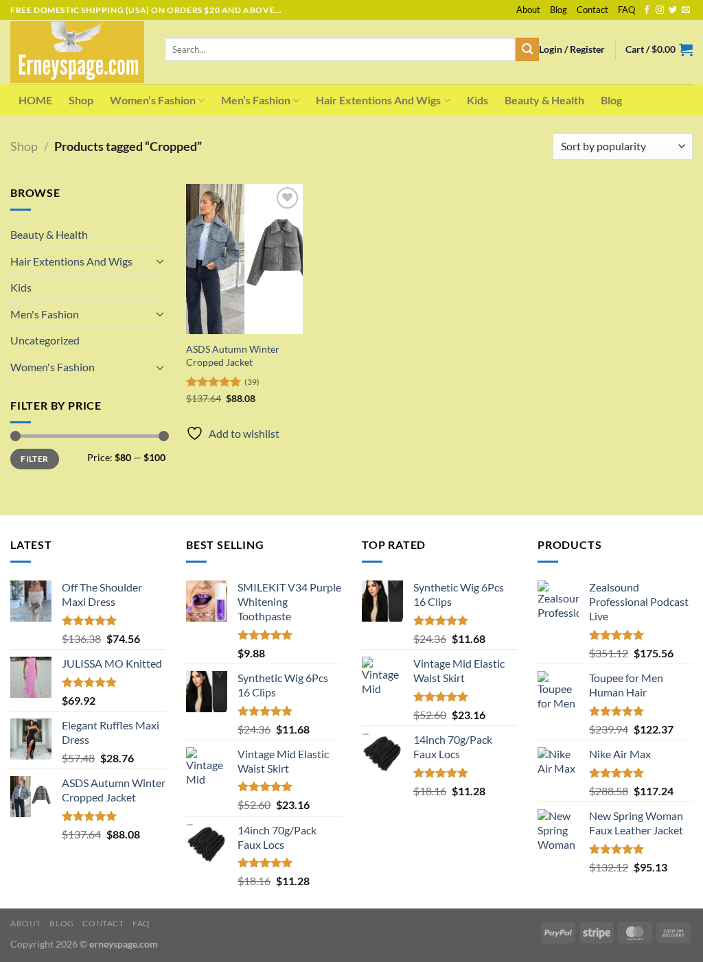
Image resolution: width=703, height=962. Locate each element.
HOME (35, 99)
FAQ (626, 9)
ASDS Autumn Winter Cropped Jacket (232, 355)
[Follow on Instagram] (660, 10)
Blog (558, 9)
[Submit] (527, 49)
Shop (81, 99)
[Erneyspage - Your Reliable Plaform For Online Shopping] (77, 52)
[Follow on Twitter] (673, 10)
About (528, 9)
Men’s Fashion (255, 99)
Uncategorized (45, 340)
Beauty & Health (544, 99)
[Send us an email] (686, 10)
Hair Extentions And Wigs (378, 99)
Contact (592, 9)
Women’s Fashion (153, 99)
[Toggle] (159, 261)
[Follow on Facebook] (647, 10)
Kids (477, 99)
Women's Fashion (52, 366)
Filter (34, 459)
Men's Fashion (44, 313)
